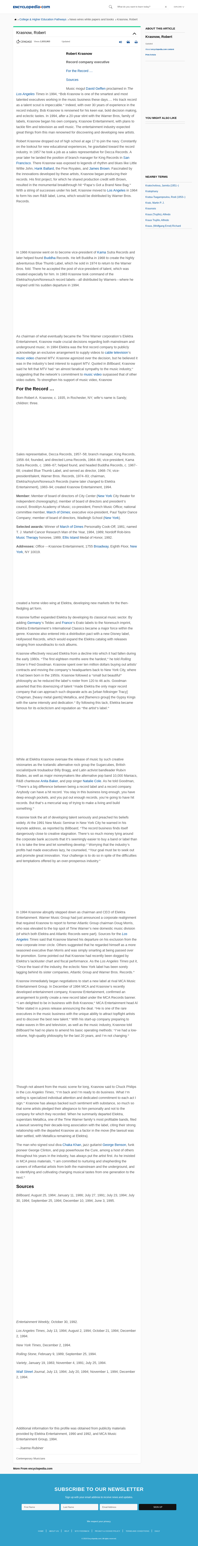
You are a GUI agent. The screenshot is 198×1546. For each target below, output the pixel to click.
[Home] (31, 7)
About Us (54, 1531)
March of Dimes (58, 512)
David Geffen (95, 88)
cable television (116, 352)
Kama (101, 252)
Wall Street (24, 1372)
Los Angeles (25, 94)
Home (41, 1531)
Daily (157, 1531)
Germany (34, 623)
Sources (72, 80)
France (67, 623)
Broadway (101, 546)
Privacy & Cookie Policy (107, 1531)
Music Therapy (27, 537)
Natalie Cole (92, 781)
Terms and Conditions (137, 1531)
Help (66, 1531)
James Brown (99, 168)
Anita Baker (49, 781)
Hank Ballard (44, 168)
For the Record (79, 71)
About (159, 49)
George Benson (114, 1145)
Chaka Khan (71, 1145)
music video (25, 358)
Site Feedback (82, 1531)
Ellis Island (70, 537)
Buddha (50, 258)
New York (105, 496)
